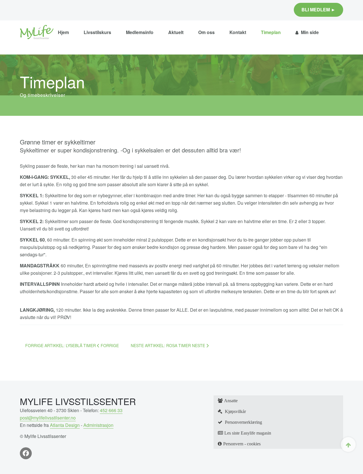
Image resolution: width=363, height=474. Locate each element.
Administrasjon (98, 425)
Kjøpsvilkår (235, 411)
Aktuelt (175, 32)
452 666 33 (111, 410)
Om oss (206, 32)
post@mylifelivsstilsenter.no (48, 417)
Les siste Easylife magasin (247, 433)
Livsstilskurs (97, 32)
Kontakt (237, 32)
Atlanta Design (65, 425)
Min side (309, 32)
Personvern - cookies (242, 443)
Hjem (63, 32)
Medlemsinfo (139, 32)
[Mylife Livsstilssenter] (37, 32)
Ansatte (231, 400)
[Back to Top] (348, 444)
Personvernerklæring (243, 422)
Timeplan (271, 32)
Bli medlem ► (318, 9)
